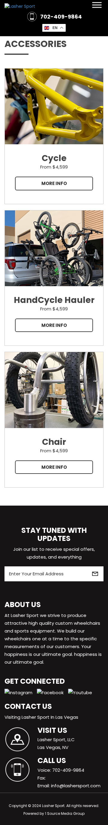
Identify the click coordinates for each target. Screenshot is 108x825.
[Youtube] (82, 692)
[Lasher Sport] (54, 6)
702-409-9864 (61, 16)
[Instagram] (20, 692)
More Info (54, 183)
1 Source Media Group (65, 813)
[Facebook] (52, 692)
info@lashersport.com (75, 785)
